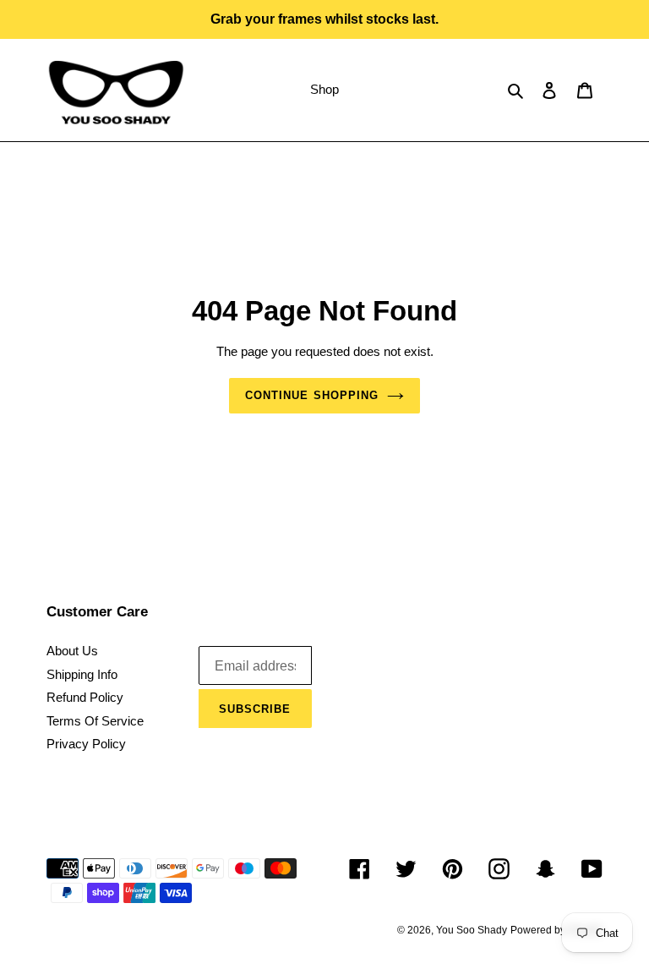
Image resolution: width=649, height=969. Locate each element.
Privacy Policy (86, 743)
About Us (72, 650)
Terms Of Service (95, 721)
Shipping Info (81, 674)
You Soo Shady (471, 930)
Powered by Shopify (556, 930)
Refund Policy (84, 697)
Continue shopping (312, 395)
